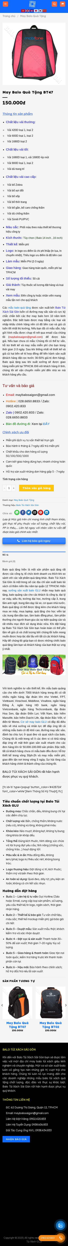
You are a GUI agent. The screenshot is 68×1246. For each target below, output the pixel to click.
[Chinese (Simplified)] (45, 10)
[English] (27, 10)
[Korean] (40, 10)
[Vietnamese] (23, 10)
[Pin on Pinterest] (40, 512)
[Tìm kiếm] (54, 4)
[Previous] (2, 1011)
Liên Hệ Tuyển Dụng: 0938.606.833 (27, 1124)
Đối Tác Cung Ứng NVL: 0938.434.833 (29, 1130)
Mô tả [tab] (5, 555)
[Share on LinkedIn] (46, 512)
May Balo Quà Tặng (33, 16)
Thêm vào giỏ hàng (36, 488)
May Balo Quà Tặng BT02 (51, 1025)
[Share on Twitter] (29, 512)
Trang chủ (8, 16)
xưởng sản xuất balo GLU (24, 590)
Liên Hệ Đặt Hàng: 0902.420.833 (26, 1118)
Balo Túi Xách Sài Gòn (27, 505)
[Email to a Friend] (34, 512)
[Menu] (5, 4)
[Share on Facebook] (23, 512)
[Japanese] (36, 10)
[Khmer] (32, 10)
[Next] (65, 1011)
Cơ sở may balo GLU (34, 721)
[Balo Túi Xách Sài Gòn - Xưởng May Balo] (32, 4)
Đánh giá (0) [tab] (8, 561)
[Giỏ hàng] (62, 4)
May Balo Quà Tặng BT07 (17, 1025)
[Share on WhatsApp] (17, 512)
